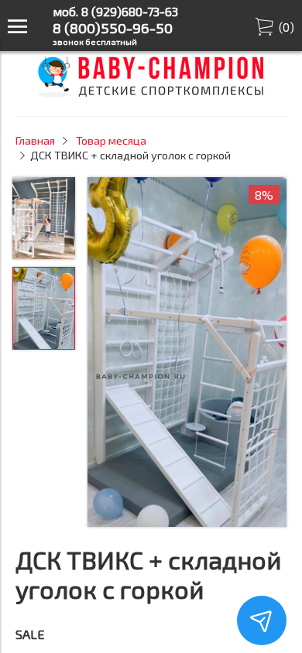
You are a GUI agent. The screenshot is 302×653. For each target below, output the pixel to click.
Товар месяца (111, 140)
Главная (35, 140)
